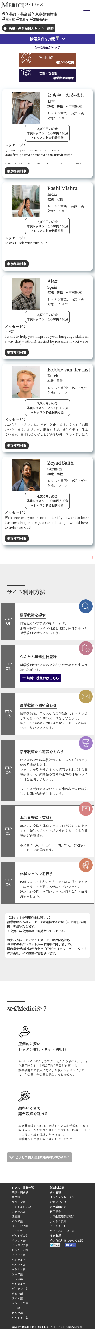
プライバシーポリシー (63, 1231)
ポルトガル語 (20, 1235)
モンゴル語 (19, 1284)
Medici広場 (57, 1187)
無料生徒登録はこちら (42, 678)
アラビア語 (19, 1255)
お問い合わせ (58, 1202)
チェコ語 (17, 1293)
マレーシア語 (20, 1303)
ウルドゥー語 (20, 1317)
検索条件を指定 (43, 39)
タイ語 (16, 1308)
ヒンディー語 (20, 1250)
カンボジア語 (20, 1245)
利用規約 (55, 1211)
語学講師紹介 (58, 1207)
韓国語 (16, 1216)
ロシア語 (17, 1221)
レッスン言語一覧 (23, 1187)
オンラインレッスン (62, 1197)
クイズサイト (58, 1226)
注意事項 (55, 1235)
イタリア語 (19, 1240)
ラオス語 (17, 1298)
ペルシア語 (19, 1264)
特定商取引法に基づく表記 (66, 1240)
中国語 (16, 1197)
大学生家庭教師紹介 (62, 1216)
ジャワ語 (17, 1274)
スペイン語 (19, 1202)
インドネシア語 (21, 1207)
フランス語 (19, 1211)
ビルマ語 (17, 1313)
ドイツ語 (17, 1231)
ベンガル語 (19, 1260)
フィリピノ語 (20, 1226)
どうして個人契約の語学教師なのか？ (42, 1157)
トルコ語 (17, 1279)
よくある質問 (58, 1221)
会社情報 (55, 1192)
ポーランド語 (20, 1288)
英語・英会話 (20, 1192)
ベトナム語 (18, 1269)
